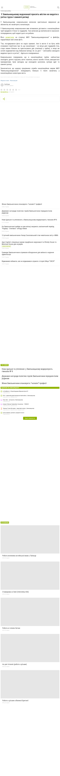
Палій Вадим (7, 84)
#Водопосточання (5, 80)
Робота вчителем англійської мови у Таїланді (19, 556)
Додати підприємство (30, 418)
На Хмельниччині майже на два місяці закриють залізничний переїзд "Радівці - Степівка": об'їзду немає (28, 227)
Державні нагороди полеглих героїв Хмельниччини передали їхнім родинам (27, 212)
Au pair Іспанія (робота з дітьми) (14, 664)
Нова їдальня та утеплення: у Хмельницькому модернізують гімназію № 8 (29, 220)
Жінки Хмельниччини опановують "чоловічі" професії (22, 204)
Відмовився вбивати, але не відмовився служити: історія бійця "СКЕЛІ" (28, 261)
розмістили (10, 37)
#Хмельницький (13, 80)
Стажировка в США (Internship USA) (15, 592)
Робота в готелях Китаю (11, 628)
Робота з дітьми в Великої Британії (15, 701)
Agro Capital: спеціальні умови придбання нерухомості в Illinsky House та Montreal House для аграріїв (29, 243)
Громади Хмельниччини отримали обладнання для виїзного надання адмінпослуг (28, 253)
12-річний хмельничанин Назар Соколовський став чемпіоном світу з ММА (30, 235)
